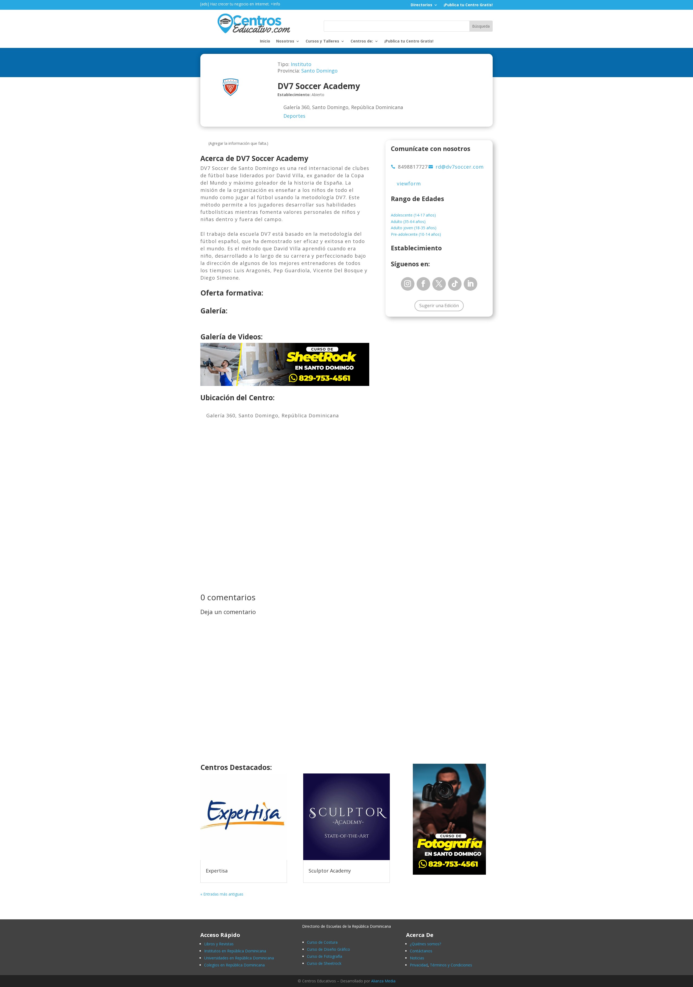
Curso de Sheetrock (324, 963)
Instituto (301, 64)
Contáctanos (421, 950)
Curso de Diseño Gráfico (328, 949)
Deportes (294, 116)
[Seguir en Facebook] (423, 284)
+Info (275, 3)
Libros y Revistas (219, 943)
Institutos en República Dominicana (235, 950)
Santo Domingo (319, 70)
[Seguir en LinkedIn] (470, 284)
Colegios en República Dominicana (234, 965)
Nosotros (285, 41)
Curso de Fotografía (324, 956)
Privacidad (419, 965)
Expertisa (217, 870)
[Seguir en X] (439, 284)
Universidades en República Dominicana (239, 957)
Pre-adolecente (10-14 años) (416, 234)
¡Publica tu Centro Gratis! (468, 5)
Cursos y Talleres (322, 41)
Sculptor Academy (330, 870)
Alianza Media (383, 980)
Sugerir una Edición (439, 306)
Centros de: (362, 41)
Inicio (265, 41)
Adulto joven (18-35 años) (413, 227)
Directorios (421, 5)
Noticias (417, 957)
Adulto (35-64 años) (408, 221)
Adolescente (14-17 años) (413, 215)
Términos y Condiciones (451, 965)
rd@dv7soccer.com (460, 166)
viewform (409, 183)
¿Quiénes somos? (425, 943)
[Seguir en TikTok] (455, 284)
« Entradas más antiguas (221, 894)
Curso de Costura (322, 942)
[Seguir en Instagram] (407, 284)
